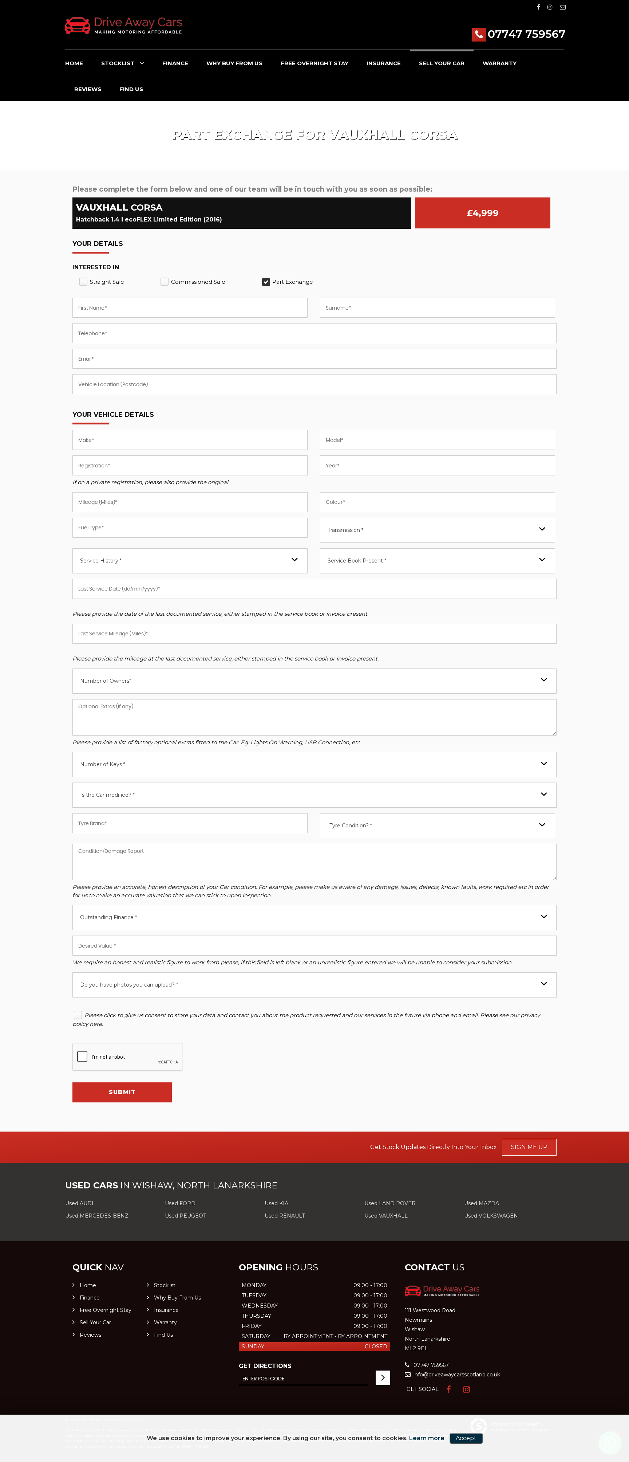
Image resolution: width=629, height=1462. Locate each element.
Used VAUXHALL (386, 1215)
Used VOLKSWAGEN (491, 1215)
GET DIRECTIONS (265, 1366)
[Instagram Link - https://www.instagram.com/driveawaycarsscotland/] (550, 7)
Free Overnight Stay (314, 63)
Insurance (384, 63)
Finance (175, 63)
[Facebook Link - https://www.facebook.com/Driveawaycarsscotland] (538, 7)
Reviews (87, 89)
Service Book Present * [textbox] (357, 560)
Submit (122, 1092)
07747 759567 (527, 34)
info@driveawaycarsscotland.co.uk (456, 1374)
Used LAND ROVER (390, 1203)
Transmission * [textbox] (345, 530)
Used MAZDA (481, 1203)
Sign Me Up (529, 1147)
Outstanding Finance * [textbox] (108, 917)
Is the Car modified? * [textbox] (107, 795)
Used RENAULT (285, 1215)
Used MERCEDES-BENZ (96, 1215)
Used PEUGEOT (185, 1215)
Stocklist (117, 63)
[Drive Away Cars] (123, 25)
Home (74, 63)
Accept (466, 1438)
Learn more (426, 1438)
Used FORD (180, 1203)
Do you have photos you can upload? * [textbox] (129, 984)
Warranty (500, 63)
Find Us (131, 89)
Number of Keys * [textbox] (102, 764)
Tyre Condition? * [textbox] (350, 825)
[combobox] (437, 530)
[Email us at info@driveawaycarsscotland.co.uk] (562, 7)
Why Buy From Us (234, 63)
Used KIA (276, 1203)
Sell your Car (441, 63)
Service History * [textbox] (101, 560)
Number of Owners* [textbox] (105, 681)
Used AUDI (79, 1203)
